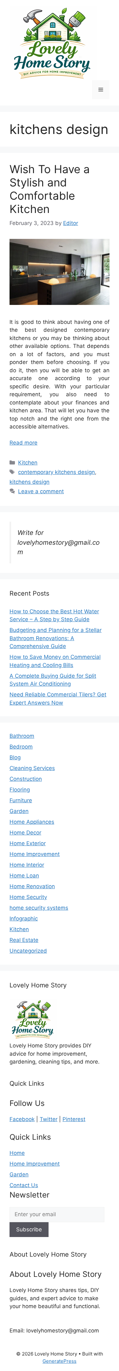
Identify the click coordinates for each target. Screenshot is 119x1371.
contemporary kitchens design (56, 472)
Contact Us (24, 1185)
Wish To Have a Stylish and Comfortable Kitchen (50, 188)
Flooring (20, 789)
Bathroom (22, 736)
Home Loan (24, 875)
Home (17, 1153)
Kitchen (27, 462)
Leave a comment (41, 491)
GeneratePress (59, 1361)
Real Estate (24, 940)
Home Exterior (28, 843)
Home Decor (25, 832)
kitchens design (30, 482)
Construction (26, 779)
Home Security (28, 897)
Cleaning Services (32, 768)
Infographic (24, 918)
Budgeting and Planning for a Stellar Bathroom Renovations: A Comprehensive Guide (56, 638)
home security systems (39, 908)
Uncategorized (28, 951)
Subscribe (29, 1229)
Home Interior (27, 865)
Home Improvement (35, 854)
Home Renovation (32, 886)
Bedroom (21, 746)
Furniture (21, 800)
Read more (23, 443)
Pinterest (74, 1119)
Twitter (48, 1119)
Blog (15, 757)
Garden (19, 811)
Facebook (22, 1119)
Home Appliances (32, 822)
